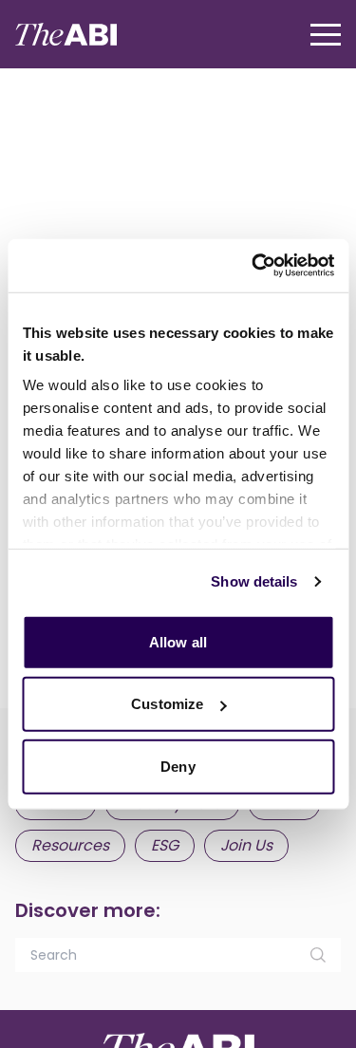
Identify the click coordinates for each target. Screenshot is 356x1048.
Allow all (178, 641)
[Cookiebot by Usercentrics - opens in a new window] (253, 265)
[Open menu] (325, 35)
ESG (164, 845)
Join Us (246, 845)
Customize (167, 704)
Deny (177, 766)
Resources (70, 845)
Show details (254, 581)
